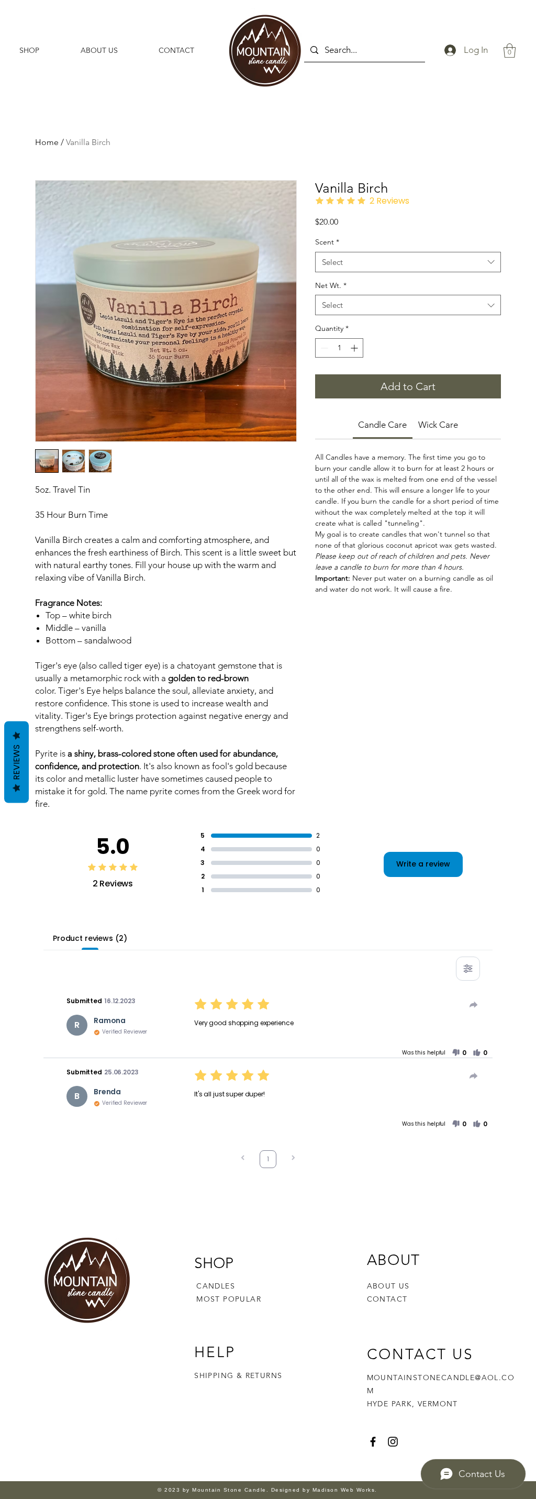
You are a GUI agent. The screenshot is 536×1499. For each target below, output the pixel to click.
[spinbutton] (339, 348)
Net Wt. (331, 285)
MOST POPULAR (228, 1299)
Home (47, 142)
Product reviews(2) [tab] (90, 938)
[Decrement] (323, 348)
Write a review (423, 864)
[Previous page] (242, 1159)
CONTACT (387, 1299)
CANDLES (215, 1286)
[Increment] (355, 348)
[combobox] (408, 262)
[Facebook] (372, 1441)
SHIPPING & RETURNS (238, 1375)
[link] (382, 424)
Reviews (16, 762)
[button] (510, 50)
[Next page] (293, 1159)
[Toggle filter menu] (468, 969)
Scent (327, 242)
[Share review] (473, 1004)
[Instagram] (392, 1441)
